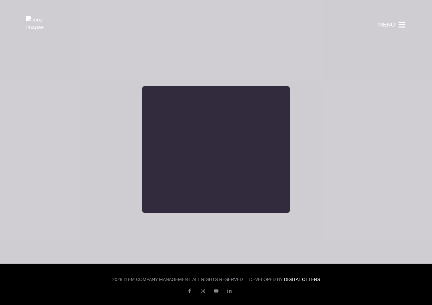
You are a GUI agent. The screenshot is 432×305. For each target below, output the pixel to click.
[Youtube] (216, 291)
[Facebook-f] (189, 291)
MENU (386, 24)
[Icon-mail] (242, 291)
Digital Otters (302, 279)
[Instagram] (202, 291)
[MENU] (402, 24)
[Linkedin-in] (229, 291)
